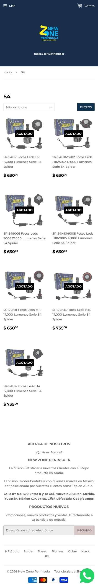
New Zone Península (34, 571)
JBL (47, 556)
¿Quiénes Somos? (49, 452)
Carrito (89, 6)
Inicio (7, 72)
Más (12, 6)
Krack (85, 551)
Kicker (72, 551)
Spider (29, 551)
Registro (84, 530)
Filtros (86, 107)
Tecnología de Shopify (71, 571)
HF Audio (12, 551)
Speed (42, 551)
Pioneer (57, 551)
